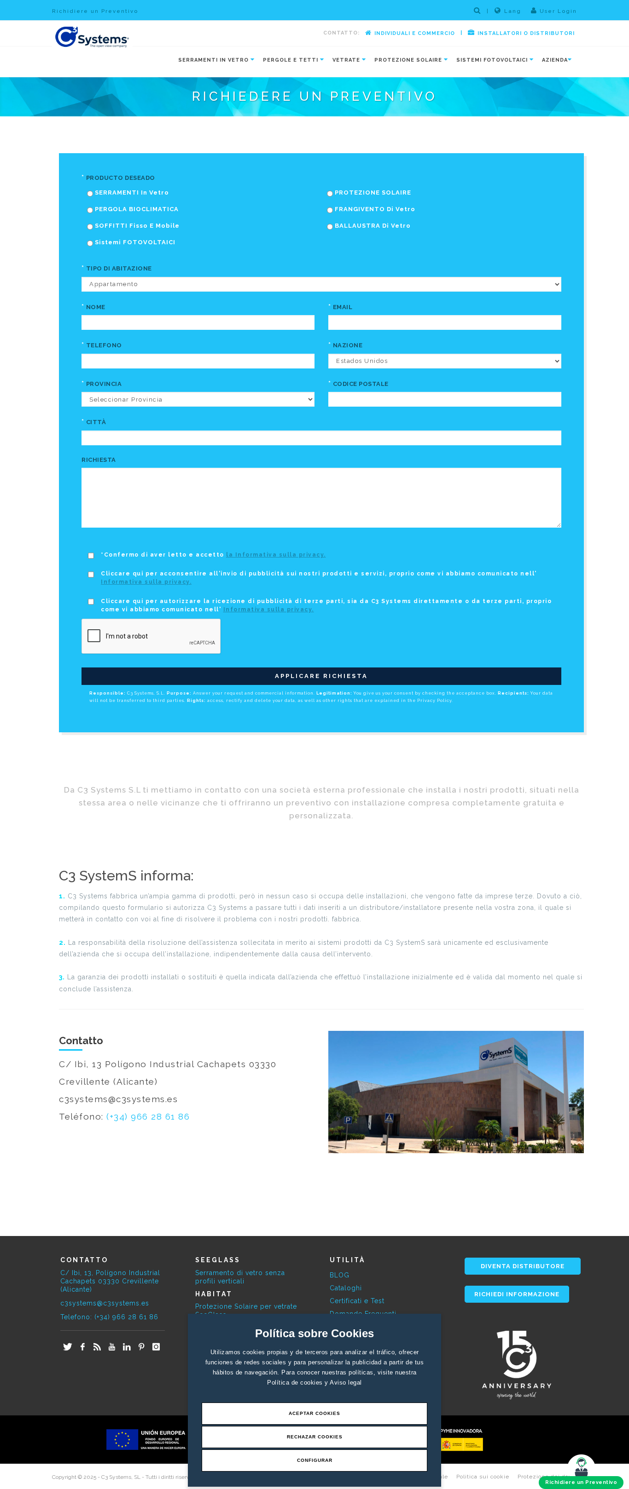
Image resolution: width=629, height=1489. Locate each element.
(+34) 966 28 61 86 (148, 1116)
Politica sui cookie (482, 1476)
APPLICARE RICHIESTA (321, 676)
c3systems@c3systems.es (104, 1303)
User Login (557, 11)
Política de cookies (296, 1382)
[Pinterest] (141, 1347)
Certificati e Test (357, 1301)
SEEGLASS (217, 1260)
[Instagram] (156, 1347)
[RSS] (97, 1347)
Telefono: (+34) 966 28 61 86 (109, 1317)
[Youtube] (112, 1347)
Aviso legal (346, 1382)
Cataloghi (346, 1288)
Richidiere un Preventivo (95, 11)
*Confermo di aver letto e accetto (213, 555)
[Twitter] (67, 1347)
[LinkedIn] (126, 1347)
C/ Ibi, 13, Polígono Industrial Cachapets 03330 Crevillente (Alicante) (110, 1281)
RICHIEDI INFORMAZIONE (516, 1294)
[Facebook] (82, 1347)
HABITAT (214, 1294)
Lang (512, 11)
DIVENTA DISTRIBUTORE (523, 1266)
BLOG (339, 1275)
